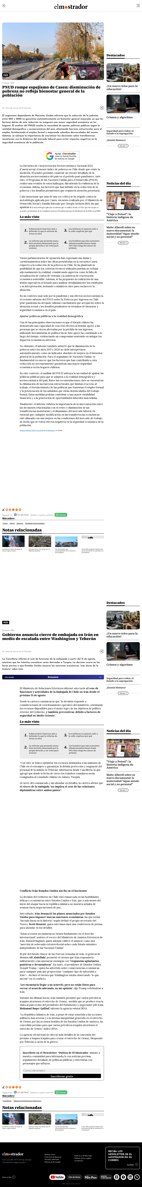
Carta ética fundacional (53, 1157)
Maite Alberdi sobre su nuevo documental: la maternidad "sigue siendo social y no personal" (122, 232)
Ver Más (122, 146)
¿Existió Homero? (116, 140)
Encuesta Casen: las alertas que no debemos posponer (39, 550)
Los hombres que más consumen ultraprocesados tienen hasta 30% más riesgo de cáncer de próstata (84, 244)
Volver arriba (6, 1177)
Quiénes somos (50, 1154)
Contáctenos (78, 1160)
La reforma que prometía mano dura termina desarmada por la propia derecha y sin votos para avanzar (43, 244)
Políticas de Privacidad (52, 1162)
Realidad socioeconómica (34, 524)
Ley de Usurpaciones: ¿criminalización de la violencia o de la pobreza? (65, 550)
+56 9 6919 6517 (7, 1162)
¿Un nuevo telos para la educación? (122, 87)
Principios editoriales (52, 1159)
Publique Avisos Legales (82, 1158)
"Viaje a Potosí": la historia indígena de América (119, 217)
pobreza (20, 524)
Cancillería (7, 1101)
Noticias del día (118, 183)
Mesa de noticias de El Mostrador (18, 108)
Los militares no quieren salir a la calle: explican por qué (83, 230)
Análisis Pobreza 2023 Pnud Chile (31, 430)
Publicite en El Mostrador (83, 1155)
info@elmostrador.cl (19, 1162)
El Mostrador (50, 430)
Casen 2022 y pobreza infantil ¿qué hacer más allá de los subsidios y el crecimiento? (92, 550)
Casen (5, 524)
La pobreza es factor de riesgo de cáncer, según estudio (12, 550)
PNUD (12, 524)
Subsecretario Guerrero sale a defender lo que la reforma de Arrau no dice (43, 231)
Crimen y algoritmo (119, 117)
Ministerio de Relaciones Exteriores (27, 1101)
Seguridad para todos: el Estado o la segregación (120, 132)
